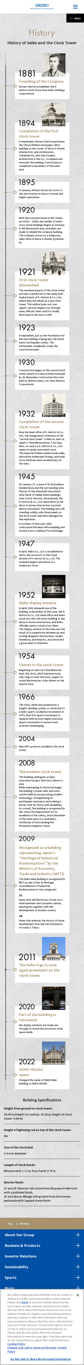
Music (10, 1287)
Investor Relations (21, 1255)
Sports (10, 1277)
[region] (42, 1327)
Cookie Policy (16, 1344)
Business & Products (22, 1245)
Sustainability (16, 1266)
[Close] (77, 1295)
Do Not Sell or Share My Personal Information (41, 1359)
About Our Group (19, 1234)
